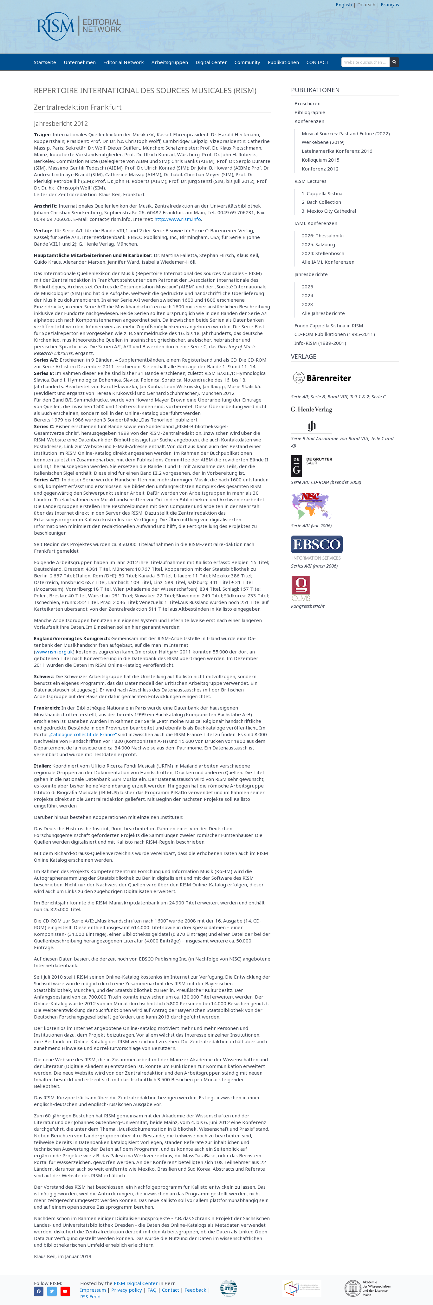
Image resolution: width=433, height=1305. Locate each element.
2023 (307, 304)
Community (247, 62)
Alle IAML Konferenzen (328, 262)
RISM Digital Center (136, 1283)
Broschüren (307, 103)
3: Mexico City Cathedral (329, 211)
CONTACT (318, 62)
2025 (307, 286)
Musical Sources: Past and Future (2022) (346, 133)
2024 (307, 295)
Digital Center (211, 62)
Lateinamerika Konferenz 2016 (337, 151)
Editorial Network (123, 62)
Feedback (195, 1290)
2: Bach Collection (321, 202)
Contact (170, 1290)
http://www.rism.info (177, 219)
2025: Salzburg (318, 244)
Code (39, 4)
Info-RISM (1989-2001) (320, 343)
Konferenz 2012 (320, 168)
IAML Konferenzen (315, 223)
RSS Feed (90, 1296)
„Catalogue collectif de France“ (83, 734)
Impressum (93, 1290)
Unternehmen (80, 62)
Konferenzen (309, 121)
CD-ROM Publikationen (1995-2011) (334, 334)
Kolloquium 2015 (320, 160)
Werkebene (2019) (323, 142)
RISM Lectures (310, 181)
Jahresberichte (311, 274)
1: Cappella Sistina (322, 193)
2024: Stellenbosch (323, 253)
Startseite (45, 62)
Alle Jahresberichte (323, 313)
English (344, 4)
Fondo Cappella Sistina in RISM (328, 325)
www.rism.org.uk (54, 651)
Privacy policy (126, 1290)
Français (390, 4)
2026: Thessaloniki (323, 235)
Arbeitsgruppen (170, 62)
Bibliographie (309, 112)
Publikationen (283, 62)
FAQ (152, 1290)
